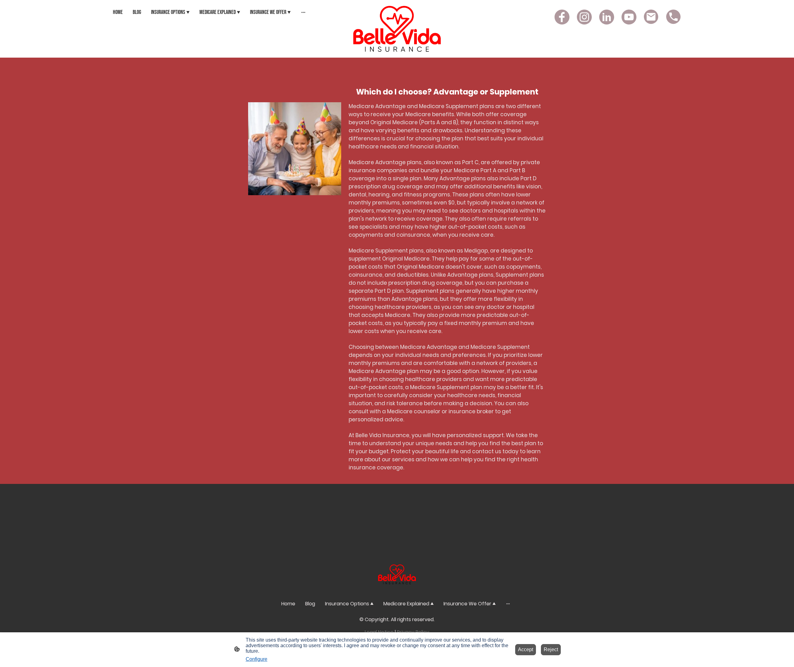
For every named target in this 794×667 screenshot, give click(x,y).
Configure (256, 659)
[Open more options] (303, 12)
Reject (551, 649)
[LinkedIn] (606, 17)
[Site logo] (397, 29)
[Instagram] (584, 17)
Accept (525, 649)
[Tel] (673, 17)
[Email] (651, 17)
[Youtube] (629, 17)
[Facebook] (562, 17)
